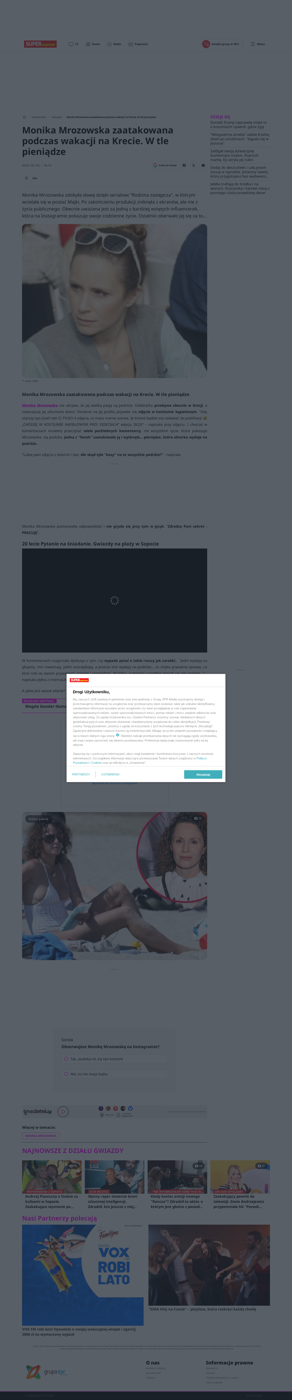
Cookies (96, 762)
